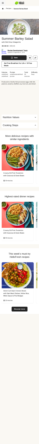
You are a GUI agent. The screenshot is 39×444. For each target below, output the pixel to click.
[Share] (35, 58)
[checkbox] (2, 46)
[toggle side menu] (3, 3)
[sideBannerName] (19, 99)
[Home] (3, 8)
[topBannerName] (20, 15)
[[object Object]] (30, 58)
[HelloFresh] (19, 2)
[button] (19, 117)
